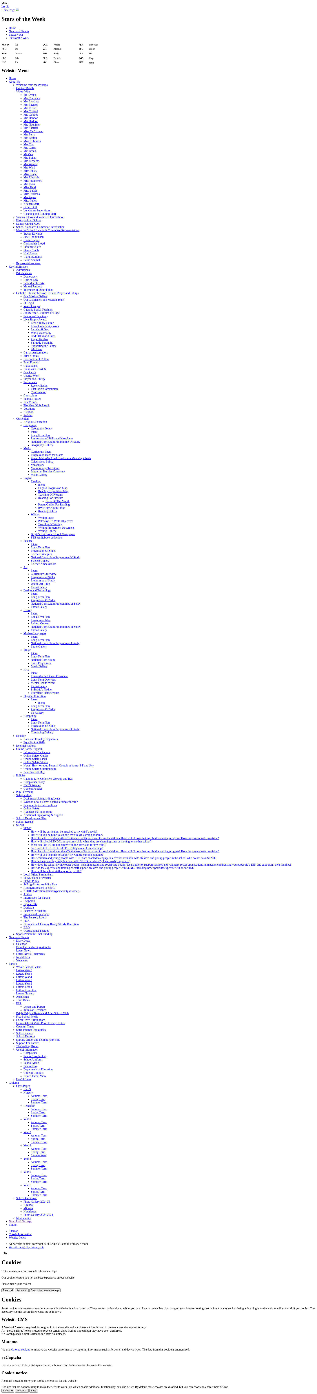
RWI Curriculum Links (51, 507)
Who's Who (23, 91)
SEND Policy (31, 881)
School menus (24, 1033)
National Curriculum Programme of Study (55, 643)
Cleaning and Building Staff (39, 213)
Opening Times (25, 1026)
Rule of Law (30, 279)
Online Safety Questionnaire (39, 768)
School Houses (32, 398)
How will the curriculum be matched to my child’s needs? (64, 831)
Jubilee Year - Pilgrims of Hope (41, 312)
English (27, 478)
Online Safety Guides (35, 755)
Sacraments (30, 382)
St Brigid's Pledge (41, 689)
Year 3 (27, 1145)
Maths (27, 448)
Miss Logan (30, 174)
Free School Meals (27, 1016)
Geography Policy (41, 428)
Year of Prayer (31, 306)
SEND (20, 824)
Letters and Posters (34, 1006)
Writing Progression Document (56, 527)
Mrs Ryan (29, 184)
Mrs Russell (30, 108)
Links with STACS (34, 369)
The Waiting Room (27, 1046)
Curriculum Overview (43, 573)
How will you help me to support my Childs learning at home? (67, 834)
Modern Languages (34, 633)
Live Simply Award (34, 319)
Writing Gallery (47, 530)
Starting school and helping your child (38, 1039)
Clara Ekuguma (32, 256)
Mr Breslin (29, 94)
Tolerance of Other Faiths (38, 289)
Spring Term (38, 1099)
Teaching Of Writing (50, 524)
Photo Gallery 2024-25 (36, 1201)
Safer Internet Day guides (31, 1029)
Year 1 (27, 1119)
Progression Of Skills (43, 550)
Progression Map (40, 620)
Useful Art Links (40, 583)
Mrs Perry (29, 134)
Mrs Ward (29, 167)
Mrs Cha (28, 144)
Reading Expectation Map (53, 491)
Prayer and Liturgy (34, 378)
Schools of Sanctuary (35, 316)
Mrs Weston (30, 164)
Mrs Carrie (29, 147)
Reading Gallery (47, 511)
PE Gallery (37, 712)
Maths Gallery (39, 474)
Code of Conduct (33, 1072)
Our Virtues (30, 402)
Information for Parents (36, 752)
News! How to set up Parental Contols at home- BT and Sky (58, 765)
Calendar (21, 943)
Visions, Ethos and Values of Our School (39, 217)
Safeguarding (24, 795)
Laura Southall (32, 260)
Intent (34, 431)
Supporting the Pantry (43, 345)
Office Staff (30, 207)
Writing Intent (46, 517)
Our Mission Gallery (35, 296)
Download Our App (20, 1221)
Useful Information (27, 1049)
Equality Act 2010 (34, 742)
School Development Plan (31, 818)
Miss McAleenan (33, 131)
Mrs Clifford (30, 111)
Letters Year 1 (24, 986)
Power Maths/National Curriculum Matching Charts (61, 458)
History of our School (28, 220)
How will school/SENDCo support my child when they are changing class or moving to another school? (91, 841)
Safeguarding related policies (40, 805)
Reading (36, 481)
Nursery (28, 1092)
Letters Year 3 (24, 980)
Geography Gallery (42, 445)
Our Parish (29, 372)
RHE (26, 669)
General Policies (32, 788)
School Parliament (26, 1198)
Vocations (29, 408)
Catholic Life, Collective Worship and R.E (48, 778)
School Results (24, 821)
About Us (14, 81)
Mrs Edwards (31, 177)
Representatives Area (28, 263)
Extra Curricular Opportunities (33, 947)
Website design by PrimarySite (26, 1247)
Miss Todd (29, 187)
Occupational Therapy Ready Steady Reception (51, 924)
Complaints (30, 1052)
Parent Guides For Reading (54, 504)
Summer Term (39, 1102)
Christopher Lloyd (34, 243)
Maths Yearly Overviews (45, 468)
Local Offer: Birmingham (38, 874)
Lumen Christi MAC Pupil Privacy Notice (40, 1023)
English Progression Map (52, 488)
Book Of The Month (57, 501)
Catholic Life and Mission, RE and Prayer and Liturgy (47, 293)
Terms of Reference (34, 1009)
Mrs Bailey (29, 157)
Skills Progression (41, 663)
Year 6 (27, 1185)
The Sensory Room (34, 917)
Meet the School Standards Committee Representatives (47, 230)
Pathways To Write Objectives (55, 521)
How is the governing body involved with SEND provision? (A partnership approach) (80, 861)
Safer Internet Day (34, 772)
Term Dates (23, 1000)
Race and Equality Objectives (40, 739)
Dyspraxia (29, 900)
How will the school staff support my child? (56, 871)
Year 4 (27, 1158)
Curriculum (30, 395)
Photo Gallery (39, 587)
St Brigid (28, 302)
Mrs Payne (29, 197)
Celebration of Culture (36, 359)
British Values (24, 273)
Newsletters (23, 957)
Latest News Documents (30, 953)
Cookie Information (20, 1234)
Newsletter (29, 1211)
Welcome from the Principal (32, 84)
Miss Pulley (30, 170)
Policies (27, 415)
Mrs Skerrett (30, 127)
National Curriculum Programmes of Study (56, 603)
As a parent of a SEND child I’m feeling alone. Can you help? (67, 848)
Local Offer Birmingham (30, 1019)
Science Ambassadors (43, 563)
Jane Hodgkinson (33, 236)
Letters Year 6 (24, 970)
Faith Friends (31, 362)
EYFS (27, 1089)
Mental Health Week (43, 682)
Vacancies (22, 960)
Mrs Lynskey (31, 101)
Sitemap (13, 1230)
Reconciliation (39, 385)
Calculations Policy (42, 461)
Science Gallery (40, 560)
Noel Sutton (30, 253)
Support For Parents (27, 1043)
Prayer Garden (39, 339)
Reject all (8, 1290)
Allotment (36, 349)
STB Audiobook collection (46, 537)
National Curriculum (43, 659)
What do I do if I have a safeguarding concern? (50, 801)
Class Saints (30, 365)
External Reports (26, 745)
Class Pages (23, 1085)
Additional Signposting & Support (43, 815)
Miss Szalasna (31, 193)
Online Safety (31, 808)
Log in (5, 6)
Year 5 (27, 1171)
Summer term (38, 1155)
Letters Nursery (25, 993)
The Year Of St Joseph (36, 405)
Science (27, 540)
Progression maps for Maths (47, 454)
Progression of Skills (43, 577)
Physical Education (34, 696)
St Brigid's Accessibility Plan (40, 884)
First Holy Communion (44, 388)
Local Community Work (45, 326)
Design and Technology (37, 590)
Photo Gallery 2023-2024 (38, 1214)
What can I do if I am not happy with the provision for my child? (68, 844)
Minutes (28, 1208)
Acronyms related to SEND (39, 887)
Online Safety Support (29, 749)
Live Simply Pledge (42, 322)
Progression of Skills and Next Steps (52, 438)
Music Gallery (39, 666)
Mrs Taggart (30, 104)
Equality (21, 735)
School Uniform (25, 1036)
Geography (30, 425)
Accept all (22, 1290)
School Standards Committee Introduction (40, 227)
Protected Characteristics (45, 692)
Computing (30, 715)
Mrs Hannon (30, 117)
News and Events (19, 31)
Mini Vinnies (31, 355)
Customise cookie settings (45, 1290)
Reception (29, 1105)
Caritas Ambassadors (35, 352)
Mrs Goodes (30, 114)
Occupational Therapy (36, 930)
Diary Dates (23, 940)
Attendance (22, 996)
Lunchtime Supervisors (36, 210)
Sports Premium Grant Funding (34, 934)
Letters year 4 (24, 976)
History (27, 610)
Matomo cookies (20, 1349)
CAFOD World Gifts (43, 336)
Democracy (30, 276)
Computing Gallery (42, 732)
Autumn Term (39, 1095)
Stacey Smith (31, 250)
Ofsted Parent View (34, 1076)
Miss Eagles (30, 190)
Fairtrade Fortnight (41, 342)
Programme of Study (43, 580)
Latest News (16, 34)
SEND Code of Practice (37, 877)
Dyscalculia (30, 904)
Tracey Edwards (32, 233)
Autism (27, 894)
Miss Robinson (32, 141)
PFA (18, 1003)
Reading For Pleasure (50, 497)
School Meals (31, 1062)
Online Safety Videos (35, 762)
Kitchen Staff (31, 203)
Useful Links (23, 1079)
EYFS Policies (32, 785)
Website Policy (17, 1237)
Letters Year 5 (24, 973)
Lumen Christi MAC (28, 223)
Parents (13, 963)
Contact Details (25, 88)
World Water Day (41, 332)
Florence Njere (32, 246)
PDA (26, 920)
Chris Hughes (31, 240)
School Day (30, 1066)
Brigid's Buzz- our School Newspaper (53, 534)
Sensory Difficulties (34, 910)
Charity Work (31, 375)
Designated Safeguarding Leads (41, 798)
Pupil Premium (24, 791)
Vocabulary (37, 464)
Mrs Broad (29, 151)
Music (27, 649)
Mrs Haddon (30, 121)
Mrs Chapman (31, 98)
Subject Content (40, 623)
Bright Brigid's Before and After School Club (42, 1013)
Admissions (23, 269)
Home (12, 28)
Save (33, 1390)
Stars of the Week (19, 37)
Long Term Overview (43, 679)
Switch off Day (40, 329)
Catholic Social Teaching (37, 309)
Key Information (18, 266)
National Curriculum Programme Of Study (55, 441)
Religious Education (35, 421)
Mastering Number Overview (48, 471)
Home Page (8, 10)
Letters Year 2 (24, 983)
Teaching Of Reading (50, 494)
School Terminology (35, 1056)
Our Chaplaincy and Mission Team (43, 299)
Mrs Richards (31, 160)
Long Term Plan (40, 435)
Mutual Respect (32, 286)
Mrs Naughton (31, 124)
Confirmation (38, 392)
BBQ (26, 927)
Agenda (28, 1204)
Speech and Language (36, 914)
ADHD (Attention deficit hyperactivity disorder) (51, 891)
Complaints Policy (34, 782)
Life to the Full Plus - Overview (49, 676)
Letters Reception (26, 990)
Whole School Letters (28, 967)
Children (14, 1082)
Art (25, 567)
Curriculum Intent (41, 451)
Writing (35, 514)
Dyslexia (28, 907)
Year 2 (27, 1132)
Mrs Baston (30, 137)
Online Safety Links (35, 758)
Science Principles (41, 554)
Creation (28, 412)
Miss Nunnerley (32, 180)
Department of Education (38, 1069)
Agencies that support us (37, 811)
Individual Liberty (33, 283)
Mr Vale (28, 154)
